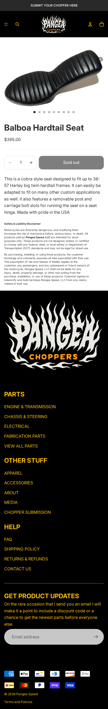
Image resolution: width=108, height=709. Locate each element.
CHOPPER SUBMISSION (27, 512)
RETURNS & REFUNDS (26, 558)
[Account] (90, 24)
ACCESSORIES (18, 482)
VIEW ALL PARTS (21, 446)
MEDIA (11, 502)
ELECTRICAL (17, 426)
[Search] (17, 24)
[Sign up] (95, 636)
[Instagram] (7, 380)
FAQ (8, 539)
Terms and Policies (18, 702)
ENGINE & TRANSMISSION (30, 406)
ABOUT (11, 492)
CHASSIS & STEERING (25, 416)
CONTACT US (17, 568)
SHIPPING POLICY (22, 549)
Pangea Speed (27, 694)
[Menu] (6, 24)
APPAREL (13, 473)
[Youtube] (16, 380)
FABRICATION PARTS (24, 436)
